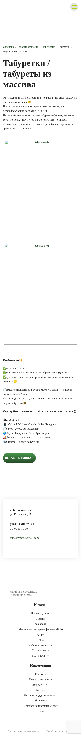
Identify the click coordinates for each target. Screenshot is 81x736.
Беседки (40, 618)
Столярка (8, 46)
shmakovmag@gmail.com (24, 537)
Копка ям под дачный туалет (40, 695)
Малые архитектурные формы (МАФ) (40, 629)
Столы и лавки (40, 650)
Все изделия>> (40, 655)
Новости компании (40, 679)
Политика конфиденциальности (23, 731)
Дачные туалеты (40, 613)
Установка (41, 700)
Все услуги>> (40, 684)
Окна (41, 639)
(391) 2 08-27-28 (22, 524)
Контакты (40, 674)
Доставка (40, 690)
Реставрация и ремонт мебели (40, 705)
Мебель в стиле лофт (40, 645)
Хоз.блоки (40, 623)
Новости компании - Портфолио (36, 46)
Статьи (41, 711)
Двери (40, 634)
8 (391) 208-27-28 (60, 12)
